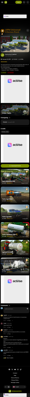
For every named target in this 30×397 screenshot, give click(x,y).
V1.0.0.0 (8, 122)
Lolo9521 (5, 336)
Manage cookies (15, 382)
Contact (15, 373)
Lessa (4, 323)
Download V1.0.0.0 (16, 165)
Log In (18, 2)
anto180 (5, 350)
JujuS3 (5, 315)
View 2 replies (9, 358)
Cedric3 (5, 330)
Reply (9, 320)
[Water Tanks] (25, 112)
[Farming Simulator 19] (2, 34)
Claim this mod (8, 55)
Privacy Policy (15, 380)
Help (15, 375)
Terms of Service (15, 377)
